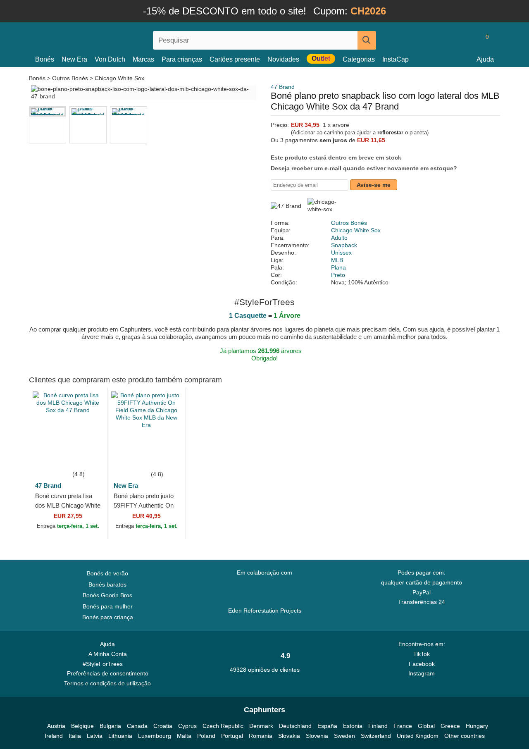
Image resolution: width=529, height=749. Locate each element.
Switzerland (376, 735)
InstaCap (395, 59)
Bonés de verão (107, 573)
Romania (260, 735)
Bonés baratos (107, 584)
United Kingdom (417, 735)
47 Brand (283, 86)
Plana (338, 267)
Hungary (477, 726)
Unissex (341, 252)
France (402, 726)
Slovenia (317, 735)
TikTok (421, 654)
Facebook (422, 664)
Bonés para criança (107, 617)
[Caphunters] (107, 38)
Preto (338, 275)
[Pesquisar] (366, 40)
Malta (184, 735)
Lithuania (120, 735)
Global (426, 726)
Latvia (94, 735)
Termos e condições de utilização (107, 683)
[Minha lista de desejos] (468, 40)
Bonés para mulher (108, 606)
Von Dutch (110, 59)
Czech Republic (223, 726)
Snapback (344, 245)
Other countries (464, 735)
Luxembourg (154, 735)
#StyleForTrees (104, 664)
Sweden (344, 735)
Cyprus (187, 726)
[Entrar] (452, 40)
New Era (74, 59)
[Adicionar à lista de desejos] (88, 456)
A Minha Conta (107, 654)
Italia (75, 735)
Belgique (82, 726)
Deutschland (295, 726)
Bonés (44, 59)
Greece (450, 726)
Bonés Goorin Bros (107, 595)
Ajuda (485, 59)
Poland (206, 735)
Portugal (232, 735)
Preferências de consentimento (107, 673)
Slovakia (289, 735)
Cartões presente (235, 59)
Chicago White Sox (119, 78)
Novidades (283, 59)
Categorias (359, 59)
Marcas (143, 59)
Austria (56, 726)
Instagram (421, 673)
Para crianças (182, 59)
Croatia (162, 726)
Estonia (352, 726)
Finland (378, 726)
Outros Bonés (70, 78)
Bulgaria (110, 726)
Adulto (339, 237)
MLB (337, 260)
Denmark (261, 726)
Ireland (54, 735)
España (327, 726)
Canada (137, 726)
